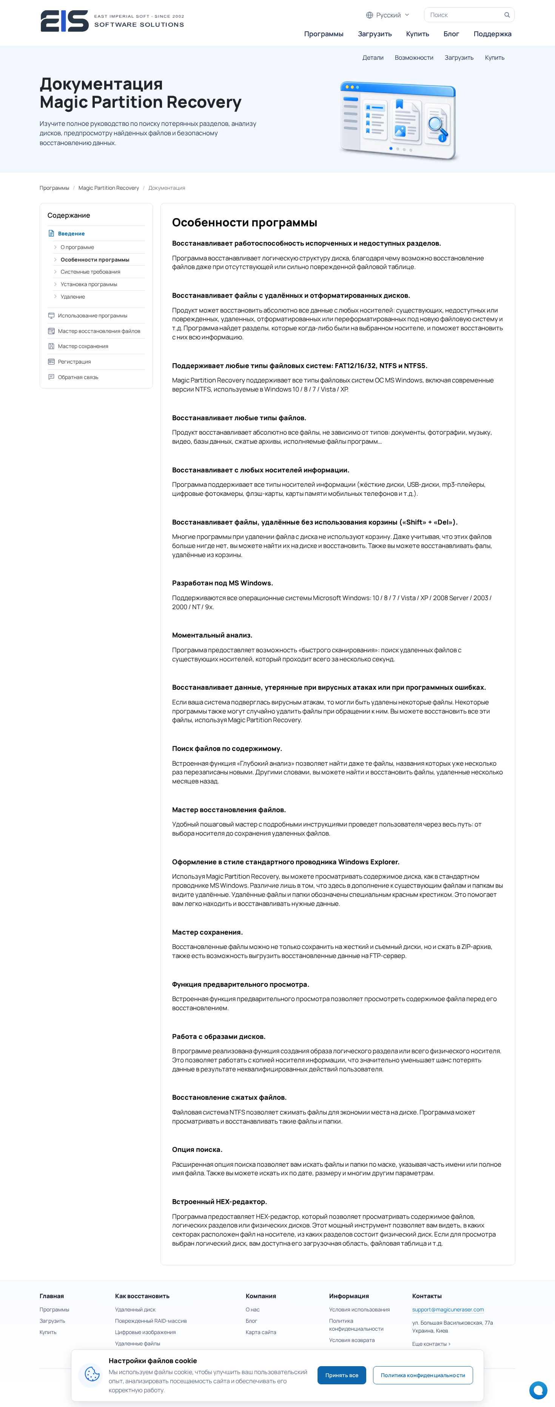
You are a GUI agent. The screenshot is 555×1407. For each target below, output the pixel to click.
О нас (253, 1309)
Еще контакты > (431, 1343)
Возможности (414, 57)
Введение (71, 233)
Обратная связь (78, 377)
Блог (451, 33)
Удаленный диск (135, 1309)
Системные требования (90, 271)
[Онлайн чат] (536, 1392)
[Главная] (114, 21)
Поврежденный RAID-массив (151, 1320)
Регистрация (74, 361)
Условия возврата (352, 1340)
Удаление (73, 296)
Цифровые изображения (145, 1332)
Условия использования (359, 1309)
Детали (373, 57)
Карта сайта (261, 1332)
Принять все (342, 1375)
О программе (77, 247)
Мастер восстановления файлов (99, 330)
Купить (417, 33)
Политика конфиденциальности (423, 1375)
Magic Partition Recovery (109, 187)
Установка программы (89, 284)
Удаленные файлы (137, 1343)
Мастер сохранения (83, 346)
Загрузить (375, 33)
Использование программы (92, 315)
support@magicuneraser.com (448, 1309)
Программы (324, 33)
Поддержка (493, 33)
